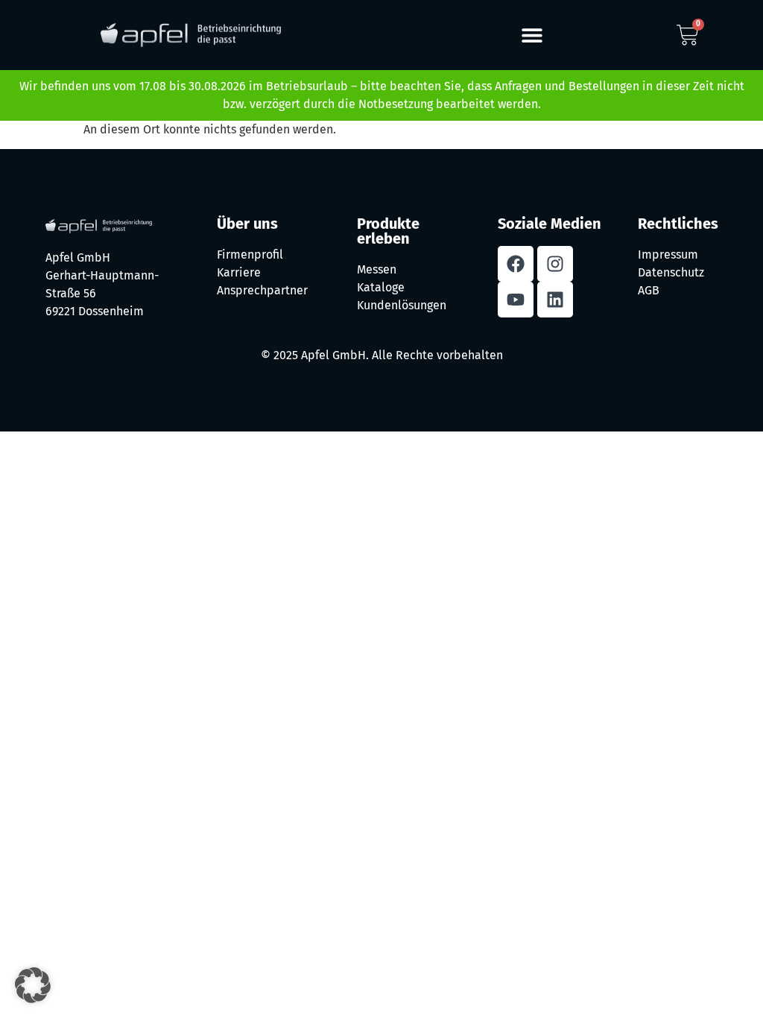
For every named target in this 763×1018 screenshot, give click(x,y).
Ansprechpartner (262, 290)
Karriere (239, 272)
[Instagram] (555, 264)
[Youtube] (516, 299)
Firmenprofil (250, 254)
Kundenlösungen (401, 305)
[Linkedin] (555, 299)
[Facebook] (516, 264)
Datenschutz (671, 272)
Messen (376, 269)
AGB (648, 290)
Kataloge (381, 287)
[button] (532, 35)
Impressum (668, 254)
